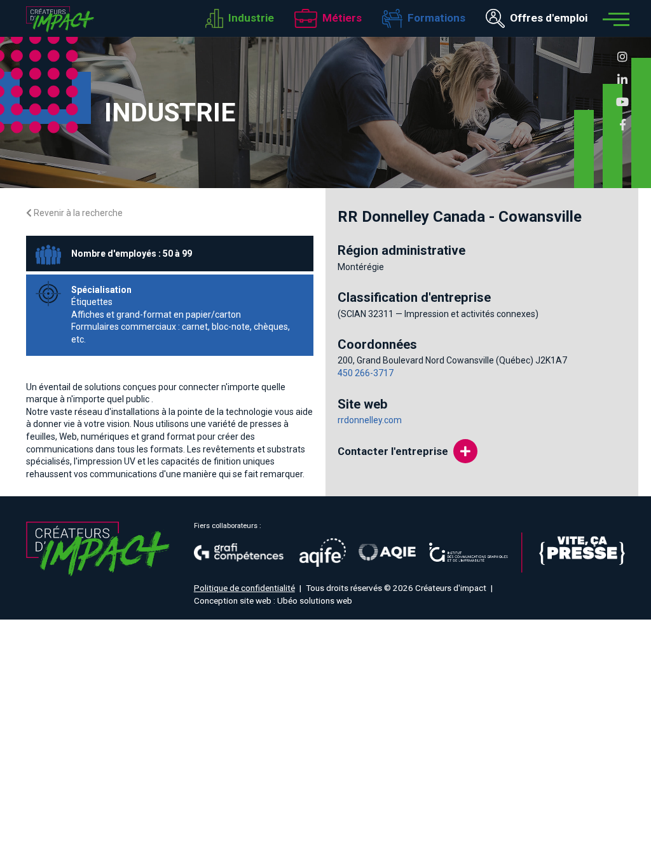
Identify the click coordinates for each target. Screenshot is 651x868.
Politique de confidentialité (244, 588)
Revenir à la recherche (77, 213)
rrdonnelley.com (370, 420)
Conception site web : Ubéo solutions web (273, 600)
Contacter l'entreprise (393, 451)
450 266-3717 (366, 373)
